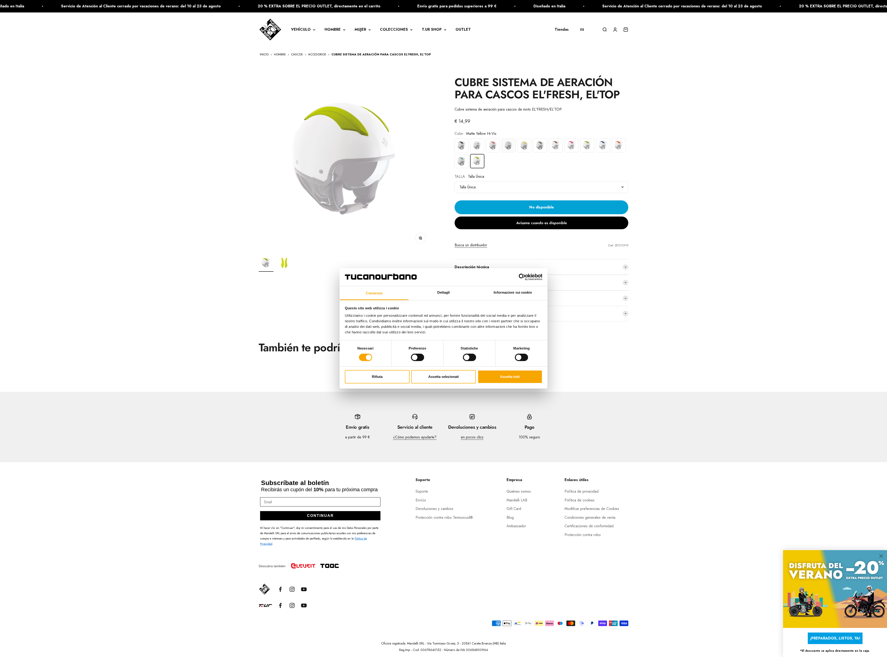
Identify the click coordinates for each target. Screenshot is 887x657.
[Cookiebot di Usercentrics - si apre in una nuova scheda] (522, 277)
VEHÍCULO (301, 29)
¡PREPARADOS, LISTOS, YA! (835, 638)
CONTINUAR (320, 516)
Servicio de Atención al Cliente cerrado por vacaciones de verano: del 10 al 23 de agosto (613, 6)
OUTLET (463, 29)
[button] (584, 29)
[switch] (417, 357)
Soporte (422, 491)
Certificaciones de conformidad (589, 526)
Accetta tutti (510, 377)
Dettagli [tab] (443, 292)
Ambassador (516, 526)
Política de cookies (580, 500)
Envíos (421, 500)
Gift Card (514, 508)
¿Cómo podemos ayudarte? (415, 437)
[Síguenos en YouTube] (304, 589)
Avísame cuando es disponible (541, 223)
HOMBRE (333, 29)
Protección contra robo (583, 534)
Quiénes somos (519, 491)
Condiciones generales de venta (590, 517)
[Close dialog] (881, 556)
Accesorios (317, 54)
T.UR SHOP (432, 29)
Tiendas (562, 29)
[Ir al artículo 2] (284, 264)
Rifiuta (377, 377)
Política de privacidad (581, 491)
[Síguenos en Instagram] (292, 589)
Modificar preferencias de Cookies (592, 508)
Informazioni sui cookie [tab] (513, 292)
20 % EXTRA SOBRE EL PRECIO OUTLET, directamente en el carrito (250, 6)
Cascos (297, 54)
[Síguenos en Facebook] (280, 589)
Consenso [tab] (374, 293)
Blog (510, 517)
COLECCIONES (394, 29)
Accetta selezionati (443, 377)
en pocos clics (472, 437)
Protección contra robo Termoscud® (444, 517)
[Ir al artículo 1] (266, 264)
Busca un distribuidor (471, 245)
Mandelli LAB (517, 500)
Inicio (264, 54)
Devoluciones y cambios (434, 508)
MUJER (360, 29)
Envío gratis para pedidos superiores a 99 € (388, 6)
